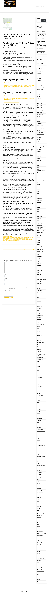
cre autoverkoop (40, 304)
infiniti (38, 384)
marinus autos (40, 416)
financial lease (40, 338)
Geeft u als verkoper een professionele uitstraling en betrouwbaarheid (17, 86)
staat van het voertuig (28, 239)
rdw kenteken (40, 477)
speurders (39, 506)
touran (38, 522)
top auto (39, 517)
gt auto (38, 366)
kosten (20, 238)
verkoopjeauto (40, 542)
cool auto (39, 301)
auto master (39, 225)
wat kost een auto (40, 558)
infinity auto (39, 386)
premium (39, 463)
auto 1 (38, 193)
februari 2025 (40, 103)
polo (38, 461)
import (38, 379)
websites (39, 560)
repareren (23, 239)
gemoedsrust (8, 238)
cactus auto (39, 295)
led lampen (39, 409)
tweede (38, 528)
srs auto (38, 508)
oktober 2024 (40, 110)
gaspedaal (39, 347)
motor (38, 440)
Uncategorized (40, 535)
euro (38, 328)
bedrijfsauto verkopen (41, 279)
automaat (39, 265)
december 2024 (40, 107)
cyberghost (39, 306)
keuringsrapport (16, 238)
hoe (38, 370)
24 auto (38, 154)
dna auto (39, 317)
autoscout (39, 267)
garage (38, 344)
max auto (39, 423)
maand (38, 413)
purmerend (39, 472)
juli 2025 (39, 94)
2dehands (39, 158)
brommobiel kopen (40, 290)
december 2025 (40, 85)
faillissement (39, 335)
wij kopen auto (40, 567)
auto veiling (39, 246)
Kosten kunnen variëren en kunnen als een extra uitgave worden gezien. (18, 95)
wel (38, 562)
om (38, 454)
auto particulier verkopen (40, 235)
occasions (39, 452)
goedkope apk (40, 357)
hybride (38, 375)
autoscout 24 (40, 268)
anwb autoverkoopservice (41, 170)
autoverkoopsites (40, 277)
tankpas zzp (39, 515)
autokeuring (10, 236)
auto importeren (40, 214)
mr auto (38, 441)
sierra (38, 495)
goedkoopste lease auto (41, 355)
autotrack (39, 272)
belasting (39, 281)
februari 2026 (40, 82)
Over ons (38, 6)
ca (37, 293)
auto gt (38, 209)
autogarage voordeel (41, 258)
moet (38, 438)
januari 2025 (39, 105)
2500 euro (39, 156)
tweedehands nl (40, 531)
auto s (38, 237)
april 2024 (39, 121)
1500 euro (39, 151)
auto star (39, 238)
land (38, 404)
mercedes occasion (41, 431)
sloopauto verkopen (41, 502)
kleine (38, 398)
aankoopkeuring (40, 163)
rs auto (38, 481)
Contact (42, 6)
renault (38, 479)
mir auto (39, 434)
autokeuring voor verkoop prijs (14, 237)
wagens (38, 553)
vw (37, 547)
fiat (38, 337)
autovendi (39, 274)
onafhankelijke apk (41, 456)
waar (38, 549)
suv (38, 511)
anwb (38, 167)
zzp (38, 581)
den (38, 311)
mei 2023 (39, 141)
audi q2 (38, 187)
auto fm (38, 207)
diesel (38, 313)
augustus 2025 (40, 92)
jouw (38, 391)
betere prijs (25, 237)
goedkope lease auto (41, 359)
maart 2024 (39, 123)
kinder (38, 397)
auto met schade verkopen (40, 228)
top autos (39, 519)
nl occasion (39, 449)
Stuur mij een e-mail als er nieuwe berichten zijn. (14, 295)
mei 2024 (39, 119)
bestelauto (39, 283)
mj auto (38, 436)
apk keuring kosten (41, 180)
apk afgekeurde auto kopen (41, 176)
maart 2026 (39, 80)
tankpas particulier (41, 513)
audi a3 (38, 186)
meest (38, 425)
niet (38, 443)
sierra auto (39, 497)
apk (38, 174)
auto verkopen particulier (40, 252)
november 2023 (40, 130)
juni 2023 (39, 139)
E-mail (6, 278)
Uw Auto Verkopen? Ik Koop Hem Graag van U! (41, 31)
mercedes (39, 427)
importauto (39, 382)
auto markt (39, 223)
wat (38, 556)
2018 (38, 153)
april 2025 (39, 100)
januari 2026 (39, 83)
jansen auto (39, 389)
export (38, 333)
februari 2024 (40, 125)
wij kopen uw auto (40, 571)
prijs (9, 239)
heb (38, 368)
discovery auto (40, 315)
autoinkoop (39, 259)
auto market (39, 221)
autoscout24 (39, 270)
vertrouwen (17, 240)
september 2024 (40, 112)
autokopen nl (39, 263)
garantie (39, 346)
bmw (38, 286)
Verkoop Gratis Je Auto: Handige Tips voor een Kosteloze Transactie (41, 40)
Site (5, 282)
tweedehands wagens (41, 533)
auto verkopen (40, 249)
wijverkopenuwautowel (41, 577)
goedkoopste (39, 349)
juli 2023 (39, 137)
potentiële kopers (5, 239)
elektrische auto (40, 324)
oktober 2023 (40, 132)
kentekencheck (40, 395)
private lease (39, 470)
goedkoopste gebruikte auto (40, 352)
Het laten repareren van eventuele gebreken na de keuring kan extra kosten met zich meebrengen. (19, 99)
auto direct (39, 200)
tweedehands (40, 529)
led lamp (39, 407)
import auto (39, 380)
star (38, 510)
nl (37, 447)
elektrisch (39, 322)
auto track (39, 244)
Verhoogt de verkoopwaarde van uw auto (12, 82)
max (38, 422)
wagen (38, 551)
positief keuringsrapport (25, 238)
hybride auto (39, 377)
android (38, 165)
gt (37, 364)
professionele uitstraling (17, 239)
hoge (38, 373)
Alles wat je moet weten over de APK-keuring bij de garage (41, 51)
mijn (38, 432)
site (38, 499)
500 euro (39, 160)
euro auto (39, 329)
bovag (38, 288)
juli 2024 (39, 116)
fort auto (39, 340)
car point (39, 299)
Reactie (6, 261)
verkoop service (40, 540)
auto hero (39, 211)
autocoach (39, 256)
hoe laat (38, 371)
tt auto (38, 526)
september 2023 (40, 134)
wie (38, 563)
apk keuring (39, 178)
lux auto (38, 411)
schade (38, 483)
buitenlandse (39, 292)
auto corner (39, 196)
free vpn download (41, 342)
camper (38, 297)
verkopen (39, 544)
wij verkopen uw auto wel (41, 573)
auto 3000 (39, 195)
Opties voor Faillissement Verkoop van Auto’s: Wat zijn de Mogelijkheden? (41, 46)
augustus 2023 (40, 135)
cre (38, 302)
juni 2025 (39, 96)
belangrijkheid (21, 237)
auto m (38, 220)
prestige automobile (41, 465)
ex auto (38, 331)
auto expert (39, 205)
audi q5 (38, 189)
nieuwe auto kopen (41, 445)
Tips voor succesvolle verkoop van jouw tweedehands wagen (41, 35)
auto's (38, 254)
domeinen (39, 319)
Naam (5, 274)
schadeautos (39, 486)
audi (38, 182)
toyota (38, 524)
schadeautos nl (40, 488)
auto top (39, 242)
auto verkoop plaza (41, 247)
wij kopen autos (40, 569)
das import (39, 308)
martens (39, 420)
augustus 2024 (40, 114)
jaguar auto (39, 388)
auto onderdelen (40, 230)
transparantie (5, 240)
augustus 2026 (40, 71)
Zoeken (38, 18)
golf (38, 361)
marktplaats (39, 418)
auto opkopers (40, 232)
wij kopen (39, 565)
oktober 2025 (40, 89)
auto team (39, 240)
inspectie (11, 238)
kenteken (39, 393)
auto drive (39, 202)
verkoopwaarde (12, 240)
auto (7, 236)
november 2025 (40, 87)
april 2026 (39, 78)
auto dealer (39, 198)
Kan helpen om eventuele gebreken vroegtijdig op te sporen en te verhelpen (19, 85)
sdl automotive (40, 492)
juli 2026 (39, 73)
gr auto (38, 362)
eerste (38, 320)
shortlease (39, 493)
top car (38, 520)
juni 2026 (39, 74)
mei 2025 (39, 98)
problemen (11, 239)
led (37, 406)
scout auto (39, 490)
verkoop (8, 240)
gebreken (4, 238)
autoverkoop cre (40, 276)
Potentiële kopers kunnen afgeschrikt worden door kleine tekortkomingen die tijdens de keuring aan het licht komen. (19, 101)
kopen (38, 400)
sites (38, 501)
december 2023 (40, 128)
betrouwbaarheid (30, 237)
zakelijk (38, 579)
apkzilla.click (8, 8)
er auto (38, 326)
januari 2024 (39, 126)
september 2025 (40, 91)
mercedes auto (40, 429)
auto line (39, 218)
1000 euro (39, 149)
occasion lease (40, 450)
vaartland (39, 537)
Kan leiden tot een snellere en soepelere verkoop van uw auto (16, 87)
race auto (39, 474)
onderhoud (39, 458)
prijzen (38, 468)
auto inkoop (39, 216)
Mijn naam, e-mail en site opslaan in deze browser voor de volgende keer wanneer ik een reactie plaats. (17, 288)
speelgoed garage (40, 504)
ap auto (38, 172)
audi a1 (38, 184)
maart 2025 (39, 101)
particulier (39, 459)
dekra (38, 310)
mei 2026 (39, 76)
